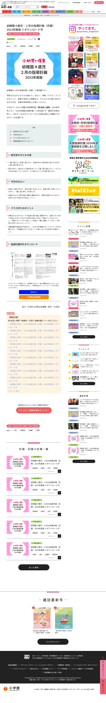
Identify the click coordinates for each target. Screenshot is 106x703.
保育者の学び (60, 12)
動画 (98, 12)
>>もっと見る (13, 391)
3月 (49, 468)
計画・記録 (36, 12)
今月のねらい (18, 134)
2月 (15, 46)
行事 (52, 12)
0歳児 (42, 468)
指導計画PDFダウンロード (23, 141)
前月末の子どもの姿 (20, 131)
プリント (11, 42)
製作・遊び (26, 12)
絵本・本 (79, 12)
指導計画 (23, 46)
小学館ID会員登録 (33, 297)
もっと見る (34, 567)
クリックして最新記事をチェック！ (34, 410)
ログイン (99, 3)
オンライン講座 (89, 12)
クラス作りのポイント (21, 138)
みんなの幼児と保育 (9, 15)
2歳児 (34, 554)
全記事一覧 (7, 12)
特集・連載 (16, 12)
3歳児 (42, 533)
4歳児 (38, 46)
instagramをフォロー (86, 105)
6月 (49, 511)
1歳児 (42, 489)
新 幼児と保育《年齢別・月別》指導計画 (26, 34)
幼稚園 (30, 46)
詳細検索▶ (51, 7)
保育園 (55, 468)
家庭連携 (45, 12)
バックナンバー (53, 641)
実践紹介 (70, 12)
